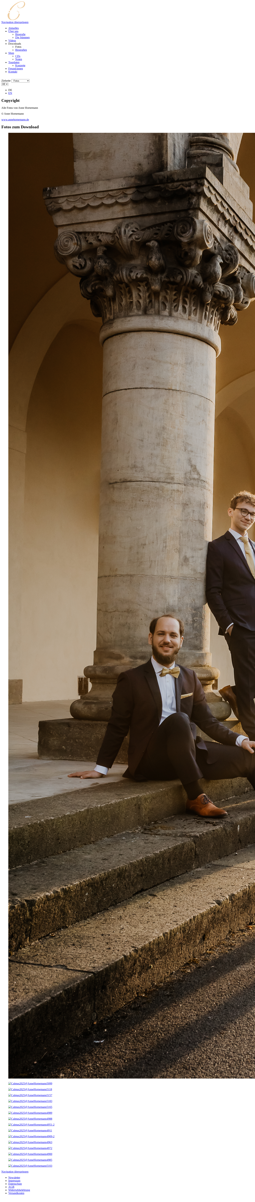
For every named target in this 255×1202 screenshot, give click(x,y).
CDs (17, 56)
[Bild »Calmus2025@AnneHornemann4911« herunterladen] (30, 1130)
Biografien (21, 49)
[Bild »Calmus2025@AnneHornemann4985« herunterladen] (30, 1159)
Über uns (13, 31)
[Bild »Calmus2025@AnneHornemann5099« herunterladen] (30, 1083)
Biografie (20, 34)
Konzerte (20, 65)
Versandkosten (16, 1193)
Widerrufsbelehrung (19, 1190)
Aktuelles (13, 28)
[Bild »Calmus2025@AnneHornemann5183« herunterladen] (30, 1101)
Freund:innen (15, 68)
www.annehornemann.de (15, 119)
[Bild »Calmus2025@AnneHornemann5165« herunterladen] (30, 1107)
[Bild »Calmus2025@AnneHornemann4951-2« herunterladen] (31, 1124)
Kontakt (12, 71)
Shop (11, 53)
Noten (18, 59)
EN (10, 93)
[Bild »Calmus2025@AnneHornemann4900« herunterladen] (30, 1154)
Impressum (14, 1180)
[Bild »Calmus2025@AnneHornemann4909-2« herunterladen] (31, 1136)
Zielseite (6, 80)
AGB (11, 1186)
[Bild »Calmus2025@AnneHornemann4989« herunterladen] (30, 1112)
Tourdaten (13, 62)
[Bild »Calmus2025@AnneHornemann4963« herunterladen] (30, 1142)
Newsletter (14, 1177)
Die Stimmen (22, 37)
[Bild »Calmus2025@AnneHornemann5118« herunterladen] (30, 1089)
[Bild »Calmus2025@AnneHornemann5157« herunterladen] (30, 1095)
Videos (12, 40)
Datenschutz (15, 1183)
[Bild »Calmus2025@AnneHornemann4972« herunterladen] (30, 1148)
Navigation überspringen (14, 22)
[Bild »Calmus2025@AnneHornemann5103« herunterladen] (30, 1165)
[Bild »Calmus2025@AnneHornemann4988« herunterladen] (30, 1118)
